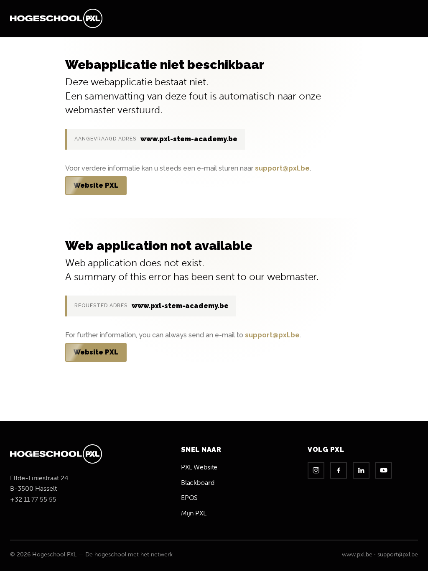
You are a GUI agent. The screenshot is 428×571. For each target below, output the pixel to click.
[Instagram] (316, 470)
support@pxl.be (282, 168)
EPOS (189, 498)
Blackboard (197, 483)
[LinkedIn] (361, 470)
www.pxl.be (357, 554)
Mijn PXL (193, 513)
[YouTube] (383, 470)
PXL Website (199, 467)
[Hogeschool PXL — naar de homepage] (56, 18)
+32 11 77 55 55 (33, 499)
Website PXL (96, 185)
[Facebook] (338, 470)
